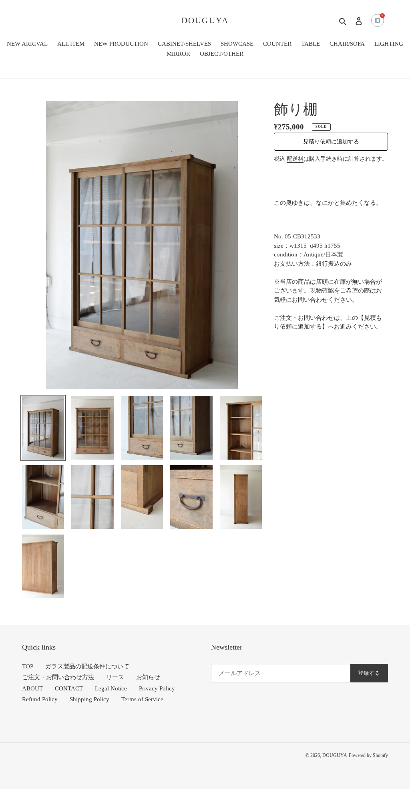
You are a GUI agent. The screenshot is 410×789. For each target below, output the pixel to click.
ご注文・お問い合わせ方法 (58, 677)
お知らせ (148, 677)
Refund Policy (40, 699)
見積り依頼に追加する (331, 142)
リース (115, 677)
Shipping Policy (89, 699)
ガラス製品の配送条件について (87, 666)
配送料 (295, 159)
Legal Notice (111, 688)
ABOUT (32, 688)
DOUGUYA (205, 20)
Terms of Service (142, 699)
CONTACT (69, 688)
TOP (27, 666)
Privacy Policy (157, 688)
